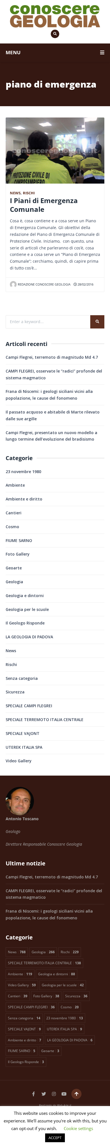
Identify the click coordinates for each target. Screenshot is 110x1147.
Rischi (29, 193)
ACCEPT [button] (55, 1137)
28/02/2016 (85, 284)
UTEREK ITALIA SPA (24, 747)
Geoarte (14, 568)
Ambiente (15, 485)
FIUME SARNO (19, 540)
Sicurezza (15, 692)
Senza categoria (22, 678)
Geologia (14, 581)
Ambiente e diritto (24, 499)
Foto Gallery (18, 554)
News (15, 193)
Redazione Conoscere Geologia (44, 284)
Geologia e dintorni (25, 595)
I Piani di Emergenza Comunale (44, 205)
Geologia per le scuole (27, 609)
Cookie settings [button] (78, 1128)
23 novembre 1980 (23, 471)
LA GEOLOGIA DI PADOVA (29, 636)
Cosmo (12, 526)
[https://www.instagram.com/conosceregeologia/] (54, 1094)
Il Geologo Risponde (25, 623)
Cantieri (13, 512)
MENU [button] (13, 52)
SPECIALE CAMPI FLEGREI (29, 705)
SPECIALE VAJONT (22, 733)
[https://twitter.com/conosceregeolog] (44, 1094)
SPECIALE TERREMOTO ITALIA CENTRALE (44, 719)
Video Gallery (19, 760)
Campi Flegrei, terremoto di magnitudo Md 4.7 (52, 357)
